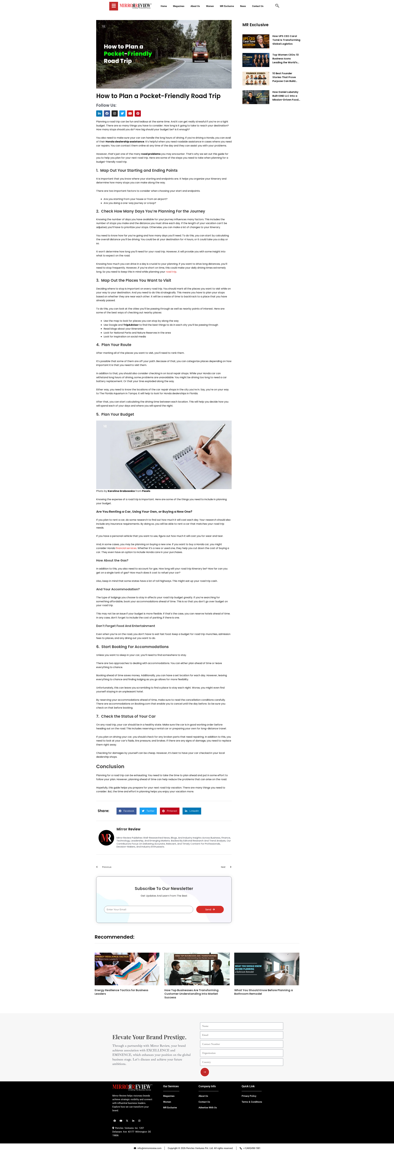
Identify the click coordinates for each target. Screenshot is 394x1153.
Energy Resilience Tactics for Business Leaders (121, 992)
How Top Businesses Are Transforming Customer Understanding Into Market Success (191, 993)
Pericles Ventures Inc (126, 1128)
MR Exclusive (255, 25)
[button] (127, 811)
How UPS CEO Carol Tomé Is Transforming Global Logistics (286, 40)
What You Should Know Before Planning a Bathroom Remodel (263, 992)
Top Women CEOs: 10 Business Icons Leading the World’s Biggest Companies (285, 59)
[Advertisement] (265, 153)
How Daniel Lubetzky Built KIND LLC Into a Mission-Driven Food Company (285, 96)
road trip (171, 272)
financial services (126, 548)
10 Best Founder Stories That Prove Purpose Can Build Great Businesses (284, 77)
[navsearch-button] (277, 6)
